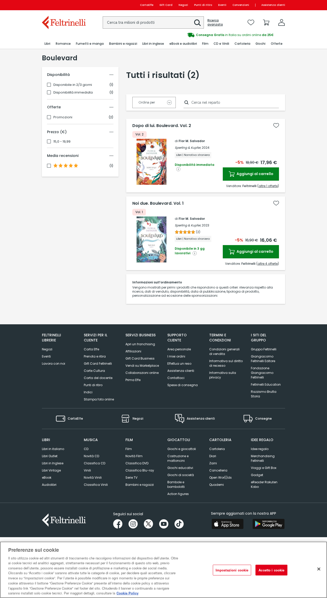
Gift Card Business (140, 358)
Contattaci (175, 378)
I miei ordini (176, 356)
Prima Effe (133, 380)
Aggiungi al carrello (254, 173)
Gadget (257, 475)
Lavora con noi (53, 363)
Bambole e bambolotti (176, 484)
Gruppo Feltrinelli (263, 349)
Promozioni (62, 117)
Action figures (178, 494)
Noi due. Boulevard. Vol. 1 (158, 203)
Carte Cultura (94, 371)
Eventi (222, 5)
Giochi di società (180, 475)
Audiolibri (49, 484)
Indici (88, 392)
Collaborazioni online (142, 373)
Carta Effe (91, 349)
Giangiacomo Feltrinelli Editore (263, 358)
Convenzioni (240, 5)
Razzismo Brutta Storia (263, 393)
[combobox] (153, 22)
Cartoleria (217, 449)
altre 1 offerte (268, 186)
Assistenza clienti (273, 5)
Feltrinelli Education (266, 384)
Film (128, 449)
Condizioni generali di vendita (224, 351)
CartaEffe (146, 5)
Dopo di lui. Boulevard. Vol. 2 (161, 126)
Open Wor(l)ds (220, 477)
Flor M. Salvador (192, 141)
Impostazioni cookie (232, 570)
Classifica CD (94, 463)
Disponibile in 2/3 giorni (72, 85)
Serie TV (131, 477)
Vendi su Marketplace (142, 365)
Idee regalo (259, 449)
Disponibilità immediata (73, 92)
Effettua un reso (179, 363)
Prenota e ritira (95, 356)
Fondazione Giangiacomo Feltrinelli (262, 372)
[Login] (281, 22)
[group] (224, 35)
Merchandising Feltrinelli (263, 458)
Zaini (213, 463)
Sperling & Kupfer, (188, 147)
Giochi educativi (180, 468)
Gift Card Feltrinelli (98, 363)
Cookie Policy (127, 592)
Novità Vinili (93, 477)
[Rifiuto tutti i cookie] (318, 569)
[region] (163, 570)
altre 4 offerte (268, 263)
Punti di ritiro (203, 5)
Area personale (179, 349)
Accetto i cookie (271, 570)
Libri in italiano (53, 449)
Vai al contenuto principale (63, 5)
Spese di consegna (182, 385)
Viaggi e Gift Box (263, 468)
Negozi (183, 5)
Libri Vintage (51, 470)
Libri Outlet (49, 456)
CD (86, 449)
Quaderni (216, 484)
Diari (212, 456)
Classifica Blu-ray (139, 470)
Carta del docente (98, 378)
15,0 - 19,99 (62, 142)
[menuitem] (47, 44)
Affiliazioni (133, 351)
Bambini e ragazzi (139, 484)
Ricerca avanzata (215, 22)
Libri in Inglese (52, 463)
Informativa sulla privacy (222, 375)
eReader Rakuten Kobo (264, 484)
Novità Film (134, 456)
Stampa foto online (99, 399)
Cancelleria (218, 470)
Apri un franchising (140, 344)
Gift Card (165, 5)
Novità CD (91, 456)
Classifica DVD (136, 463)
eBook (46, 477)
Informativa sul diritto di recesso (226, 363)
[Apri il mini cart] (266, 22)
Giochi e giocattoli (181, 449)
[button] (197, 22)
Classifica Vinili (96, 484)
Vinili (87, 470)
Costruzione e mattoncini (178, 458)
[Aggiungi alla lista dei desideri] (276, 125)
